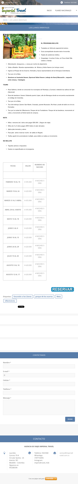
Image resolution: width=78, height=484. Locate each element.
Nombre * (7, 362)
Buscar (3, 2)
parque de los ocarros (44, 296)
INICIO (49, 10)
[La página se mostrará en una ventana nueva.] (19, 46)
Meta (59, 296)
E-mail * (6, 371)
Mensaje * (7, 398)
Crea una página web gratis (37, 478)
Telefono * (7, 389)
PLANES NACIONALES (63, 10)
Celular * (6, 380)
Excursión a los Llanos (22, 296)
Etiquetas (7, 296)
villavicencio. (10, 301)
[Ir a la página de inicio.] (14, 11)
